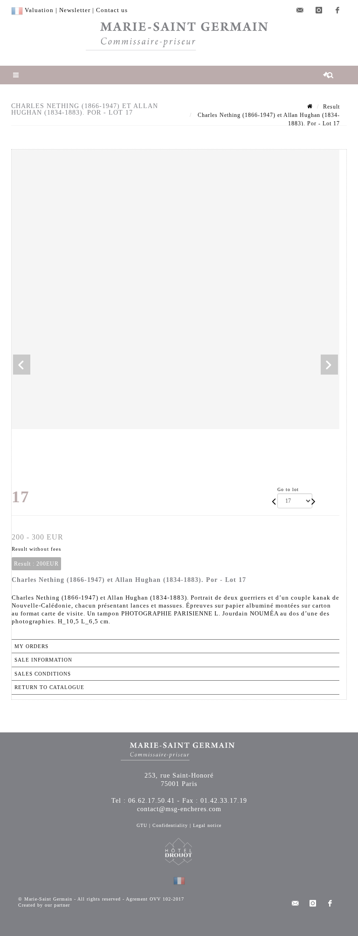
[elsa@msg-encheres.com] (300, 10)
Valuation (39, 10)
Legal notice (207, 825)
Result (331, 106)
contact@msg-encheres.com (179, 809)
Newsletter (74, 10)
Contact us (112, 10)
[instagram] (319, 10)
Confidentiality (170, 825)
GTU (142, 825)
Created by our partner (44, 905)
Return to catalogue (49, 687)
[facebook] (337, 10)
